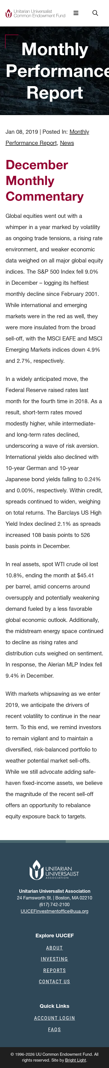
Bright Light (75, 1060)
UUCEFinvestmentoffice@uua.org (54, 911)
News (67, 143)
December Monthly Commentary (45, 180)
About (54, 947)
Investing (54, 958)
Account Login (54, 1018)
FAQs (54, 1029)
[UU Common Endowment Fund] (35, 13)
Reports (54, 970)
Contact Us (54, 981)
